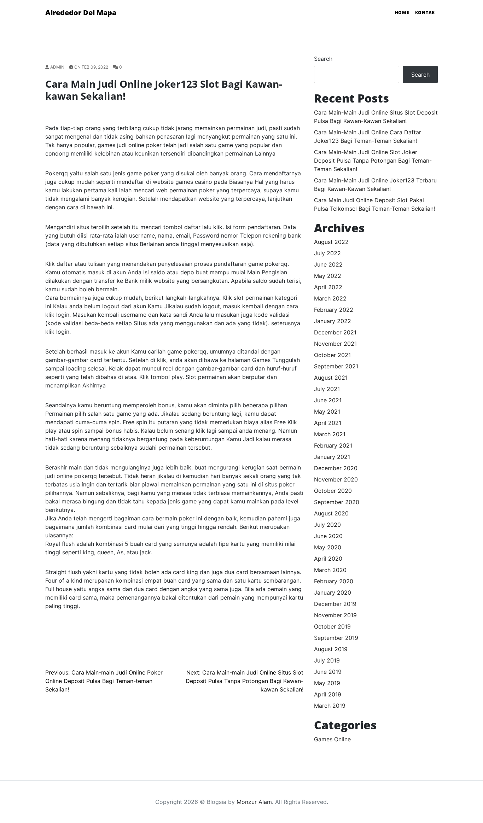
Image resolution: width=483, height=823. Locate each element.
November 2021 (335, 343)
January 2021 (332, 456)
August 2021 (331, 377)
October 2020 (333, 490)
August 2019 (331, 649)
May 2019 (327, 683)
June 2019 (328, 671)
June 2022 (328, 264)
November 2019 (335, 615)
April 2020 (328, 558)
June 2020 (328, 535)
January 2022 (332, 321)
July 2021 (327, 388)
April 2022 (328, 287)
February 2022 (333, 309)
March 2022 (330, 298)
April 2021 (327, 422)
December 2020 (335, 468)
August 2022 (331, 241)
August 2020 (331, 513)
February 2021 (333, 445)
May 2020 (327, 547)
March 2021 (329, 434)
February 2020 (333, 581)
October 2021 (332, 354)
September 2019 (336, 637)
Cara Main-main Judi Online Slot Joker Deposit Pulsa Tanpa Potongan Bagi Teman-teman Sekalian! (373, 160)
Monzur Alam (254, 801)
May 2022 (327, 275)
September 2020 (336, 502)
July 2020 (327, 524)
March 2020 (330, 569)
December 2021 (335, 332)
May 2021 (327, 411)
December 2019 (335, 603)
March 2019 (329, 705)
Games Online (332, 739)
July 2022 (327, 253)
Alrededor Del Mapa (80, 12)
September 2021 (336, 366)
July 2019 (327, 660)
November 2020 (336, 479)
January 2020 (332, 592)
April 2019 (327, 694)
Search (323, 58)
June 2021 (328, 400)
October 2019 (332, 626)
